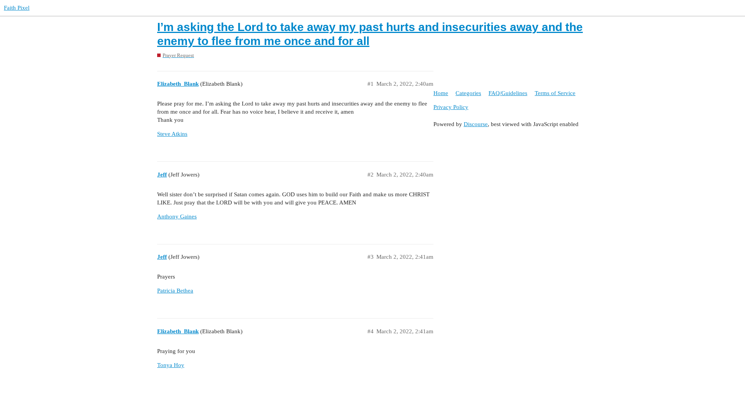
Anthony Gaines (177, 216)
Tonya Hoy (170, 365)
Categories (468, 93)
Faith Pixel (16, 8)
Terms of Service (555, 93)
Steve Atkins (172, 134)
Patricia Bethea (175, 290)
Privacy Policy (450, 107)
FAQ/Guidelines (508, 93)
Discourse (476, 124)
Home (440, 93)
